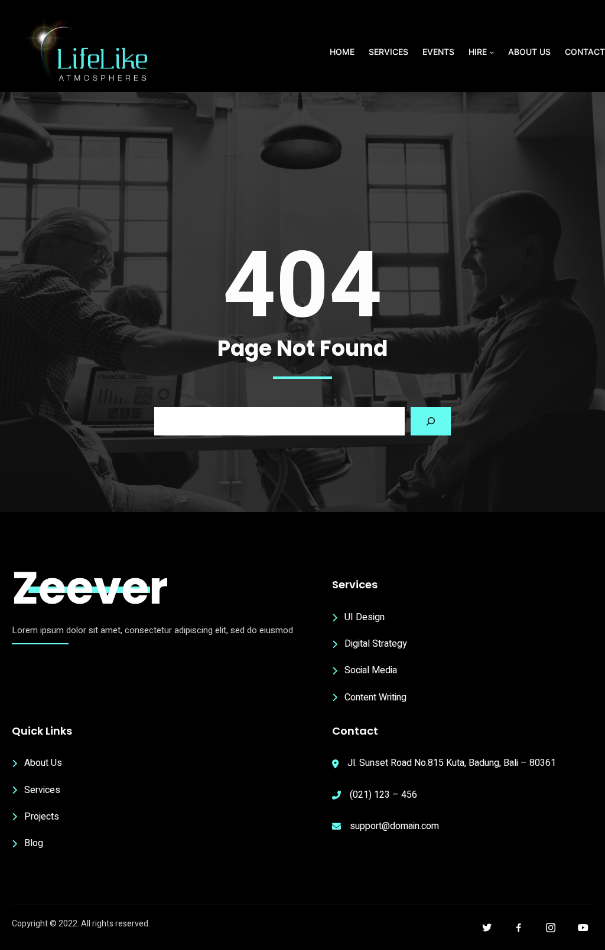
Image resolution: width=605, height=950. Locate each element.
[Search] (431, 421)
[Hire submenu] (491, 52)
